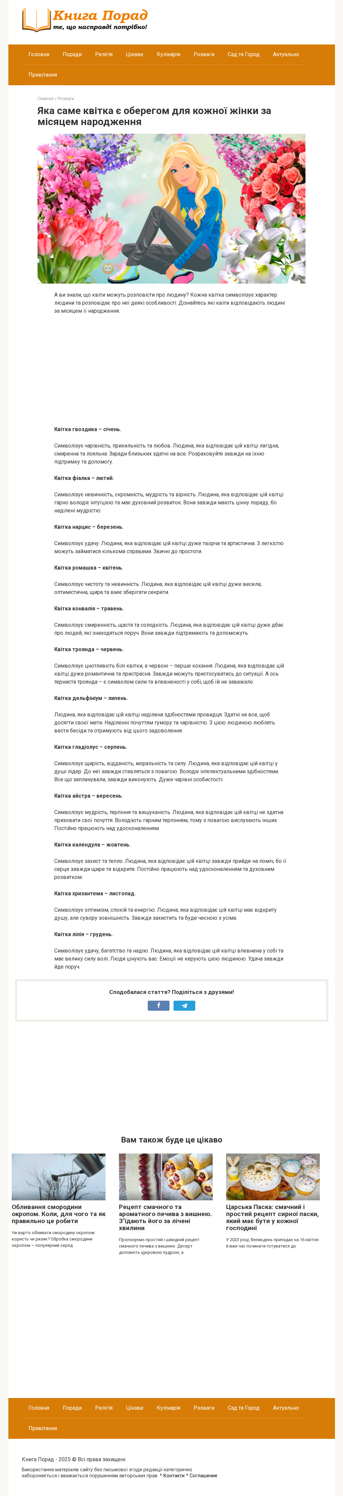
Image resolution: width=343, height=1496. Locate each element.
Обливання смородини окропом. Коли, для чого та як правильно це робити (59, 1214)
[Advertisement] (171, 370)
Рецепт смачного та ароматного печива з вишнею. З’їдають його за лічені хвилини (165, 1217)
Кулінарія (168, 54)
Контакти (174, 1476)
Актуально (286, 54)
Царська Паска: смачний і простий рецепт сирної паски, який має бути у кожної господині (272, 1217)
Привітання (42, 75)
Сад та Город (244, 54)
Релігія (104, 54)
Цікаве (134, 54)
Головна (38, 54)
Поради (72, 54)
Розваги (204, 54)
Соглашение (203, 1476)
